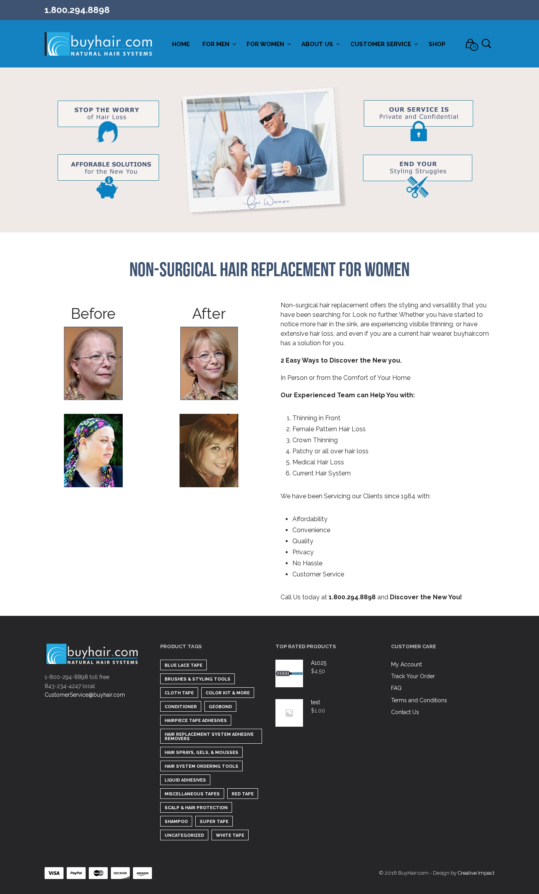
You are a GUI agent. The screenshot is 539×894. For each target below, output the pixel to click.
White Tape (230, 835)
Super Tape (214, 821)
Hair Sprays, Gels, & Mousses (201, 752)
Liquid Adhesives (185, 780)
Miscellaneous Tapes (192, 794)
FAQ (396, 688)
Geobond (220, 706)
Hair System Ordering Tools (201, 766)
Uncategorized (184, 835)
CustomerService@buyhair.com (85, 695)
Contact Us (405, 712)
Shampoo (176, 821)
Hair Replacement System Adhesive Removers (209, 736)
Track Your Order (413, 676)
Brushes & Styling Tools (197, 679)
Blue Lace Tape (183, 665)
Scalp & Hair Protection (196, 807)
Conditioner (181, 706)
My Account (406, 664)
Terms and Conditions (419, 700)
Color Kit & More (228, 693)
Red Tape (243, 794)
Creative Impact (476, 873)
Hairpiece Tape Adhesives (196, 720)
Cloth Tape (179, 693)
